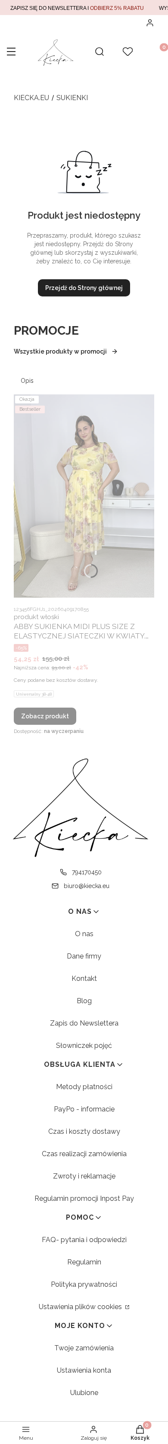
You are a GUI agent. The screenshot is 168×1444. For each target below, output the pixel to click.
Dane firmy (84, 956)
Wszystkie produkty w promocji (60, 351)
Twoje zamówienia (84, 1348)
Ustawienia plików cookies (81, 1307)
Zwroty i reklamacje (84, 1176)
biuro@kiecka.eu (86, 885)
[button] (11, 52)
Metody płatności (84, 1087)
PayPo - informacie (84, 1109)
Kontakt (84, 978)
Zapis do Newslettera (84, 1023)
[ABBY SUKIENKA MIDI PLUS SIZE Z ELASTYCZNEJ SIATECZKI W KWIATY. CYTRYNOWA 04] (84, 496)
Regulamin (84, 1262)
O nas (84, 934)
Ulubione (84, 1393)
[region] (84, 7)
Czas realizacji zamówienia (84, 1154)
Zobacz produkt (45, 716)
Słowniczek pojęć (84, 1045)
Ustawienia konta (84, 1370)
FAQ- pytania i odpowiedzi (84, 1240)
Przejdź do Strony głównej (84, 287)
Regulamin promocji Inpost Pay (84, 1198)
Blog (84, 1001)
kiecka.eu (31, 98)
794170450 (87, 872)
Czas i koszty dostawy (84, 1131)
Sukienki (72, 98)
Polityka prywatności (84, 1284)
